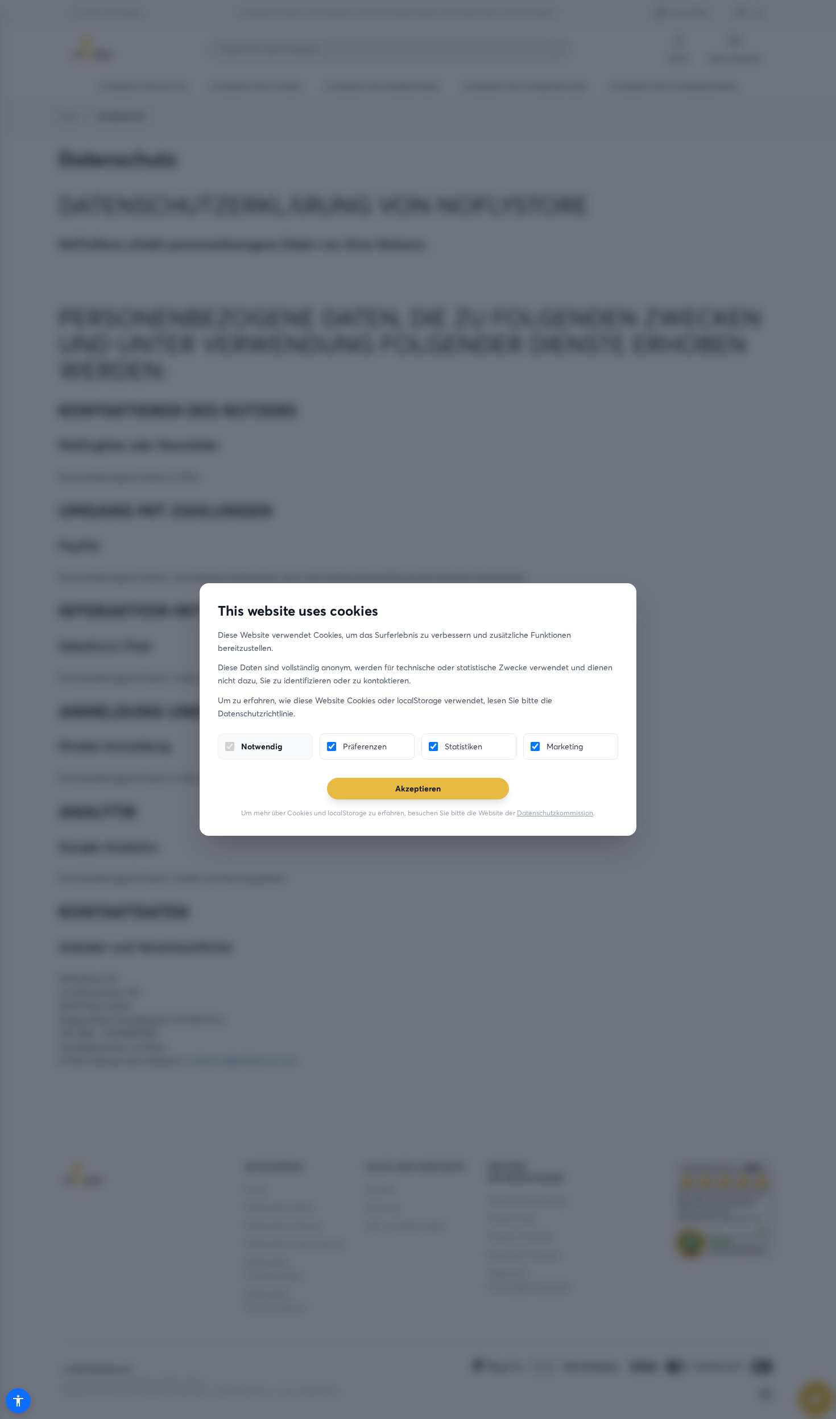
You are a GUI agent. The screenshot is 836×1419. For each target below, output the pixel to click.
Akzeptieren (418, 788)
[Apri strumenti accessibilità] (18, 1400)
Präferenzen (365, 746)
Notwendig (261, 746)
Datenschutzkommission (555, 812)
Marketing (565, 746)
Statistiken (463, 746)
